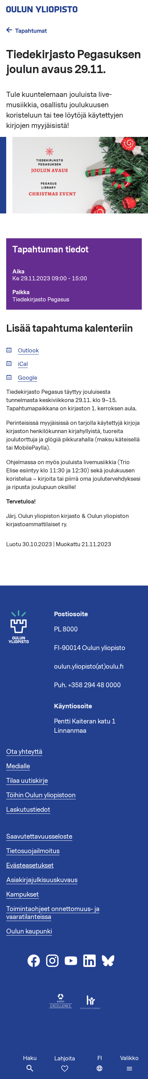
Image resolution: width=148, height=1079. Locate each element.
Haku (29, 1058)
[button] (129, 1063)
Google (27, 378)
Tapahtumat (31, 31)
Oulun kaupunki (29, 931)
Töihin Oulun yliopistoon (41, 795)
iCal (23, 364)
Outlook (28, 350)
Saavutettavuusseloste (39, 836)
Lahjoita (64, 1058)
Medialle (18, 766)
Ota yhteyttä (24, 751)
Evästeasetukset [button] (30, 865)
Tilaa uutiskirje (27, 780)
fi (107, 1067)
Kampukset (22, 894)
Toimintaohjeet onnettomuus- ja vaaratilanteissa (52, 913)
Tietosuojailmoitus (33, 851)
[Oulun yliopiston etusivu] (64, 7)
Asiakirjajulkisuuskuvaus (41, 880)
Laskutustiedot (28, 809)
